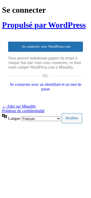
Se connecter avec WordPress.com (46, 46)
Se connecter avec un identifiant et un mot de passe (45, 86)
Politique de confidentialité (23, 111)
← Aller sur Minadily (19, 106)
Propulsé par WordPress (44, 24)
